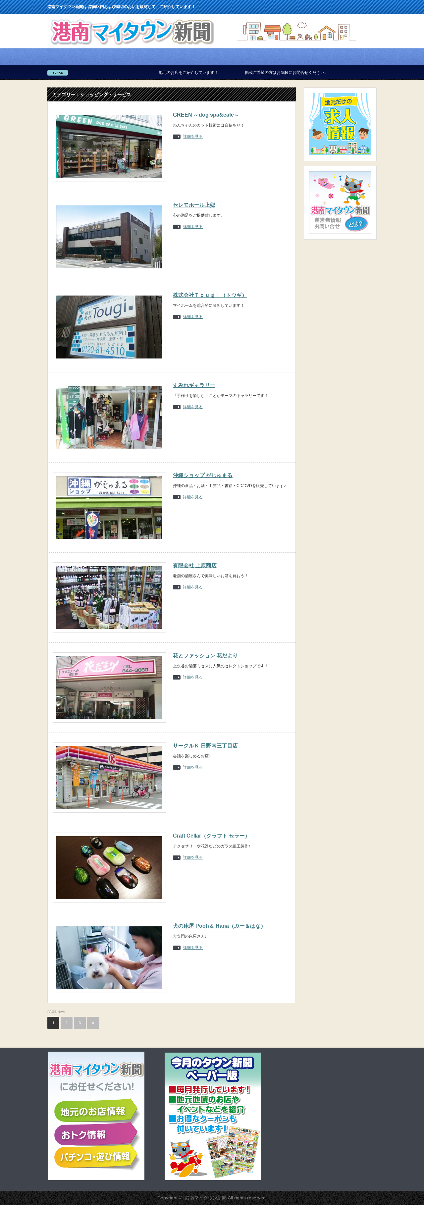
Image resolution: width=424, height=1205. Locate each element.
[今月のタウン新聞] (213, 1179)
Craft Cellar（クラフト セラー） (211, 836)
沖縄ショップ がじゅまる (203, 475)
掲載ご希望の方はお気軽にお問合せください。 (251, 72)
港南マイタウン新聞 (206, 1197)
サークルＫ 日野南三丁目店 (205, 745)
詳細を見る (193, 137)
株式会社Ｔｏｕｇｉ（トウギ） (210, 295)
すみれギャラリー (194, 385)
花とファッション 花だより (205, 655)
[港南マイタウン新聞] (132, 46)
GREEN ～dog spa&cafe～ (206, 115)
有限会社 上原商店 (195, 565)
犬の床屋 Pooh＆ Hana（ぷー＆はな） (219, 926)
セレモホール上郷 (194, 205)
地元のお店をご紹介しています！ (153, 72)
